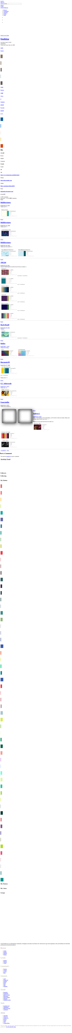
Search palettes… (4, 3)
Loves (2, 113)
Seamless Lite (6, 1006)
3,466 (2, 93)
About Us (5, 1016)
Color (18, 284)
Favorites (2, 107)
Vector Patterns (19, 275)
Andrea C (36, 413)
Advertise (5, 1015)
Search (2, 5)
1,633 (2, 48)
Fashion (5, 981)
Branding (5, 992)
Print (4, 983)
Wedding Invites (7, 1000)
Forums (5, 969)
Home (4, 982)
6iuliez (3, 343)
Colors (2, 96)
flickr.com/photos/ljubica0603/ (8, 186)
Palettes (2, 50)
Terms (4, 1020)
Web (4, 985)
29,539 (2, 105)
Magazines (5, 996)
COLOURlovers (4, 7)
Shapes (5, 954)
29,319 (2, 110)
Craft (4, 978)
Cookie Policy (6, 1023)
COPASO (5, 1009)
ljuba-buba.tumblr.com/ (6, 180)
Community (6, 11)
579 (7, 450)
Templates (3, 102)
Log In (2, 1)
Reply (2, 199)
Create (2, 6)
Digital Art (5, 980)
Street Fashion (6, 997)
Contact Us (5, 1018)
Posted (5, 205)
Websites (5, 998)
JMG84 (3, 262)
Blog (4, 972)
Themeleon (5, 1007)
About (3, 1013)
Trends (4, 13)
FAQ (4, 1022)
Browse (5, 10)
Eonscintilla (5, 402)
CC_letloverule (6, 383)
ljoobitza (5, 39)
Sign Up (2, 2)
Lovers (4, 971)
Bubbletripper (6, 202)
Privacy (5, 1019)
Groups (5, 970)
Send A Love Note (5, 35)
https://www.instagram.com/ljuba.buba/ (10, 175)
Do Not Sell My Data (11, 1026)
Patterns (2, 90)
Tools (4, 15)
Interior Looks (6, 995)
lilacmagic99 (5, 362)
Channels (5, 12)
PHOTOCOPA (6, 1008)
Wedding (5, 986)
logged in (8, 456)
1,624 (2, 87)
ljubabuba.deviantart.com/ (7, 191)
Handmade (5, 993)
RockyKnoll (5, 325)
